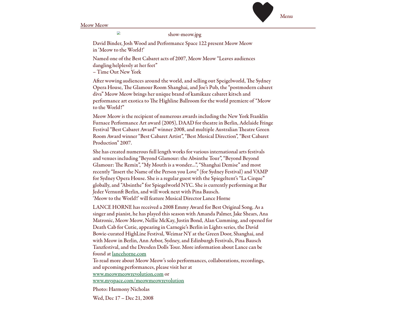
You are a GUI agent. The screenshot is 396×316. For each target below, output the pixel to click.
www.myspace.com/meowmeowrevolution (138, 280)
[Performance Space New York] (263, 12)
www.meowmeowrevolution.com (128, 274)
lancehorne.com (129, 254)
